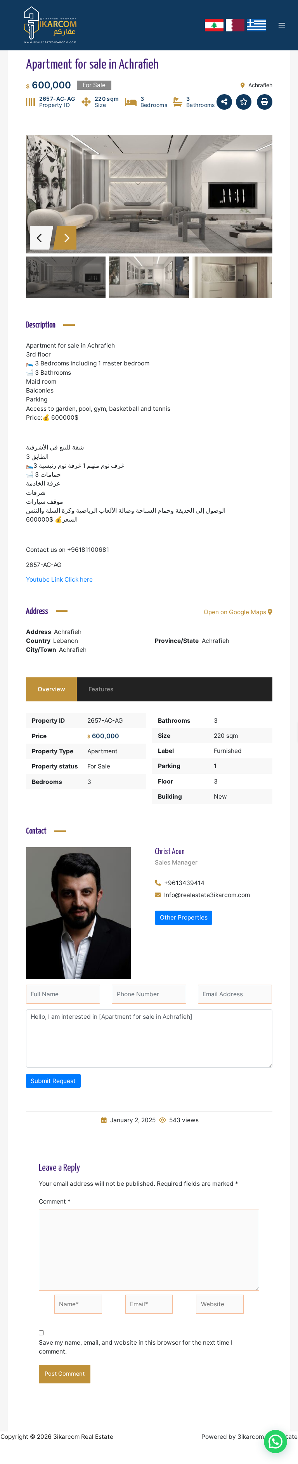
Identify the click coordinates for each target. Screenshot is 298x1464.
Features (100, 689)
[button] (275, 1441)
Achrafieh (215, 640)
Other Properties (184, 917)
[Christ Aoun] (78, 912)
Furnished (228, 750)
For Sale (98, 766)
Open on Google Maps (236, 612)
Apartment (102, 751)
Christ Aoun (170, 852)
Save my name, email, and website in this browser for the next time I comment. (135, 1347)
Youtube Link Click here (59, 579)
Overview (51, 689)
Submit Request (53, 1081)
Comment (55, 1201)
